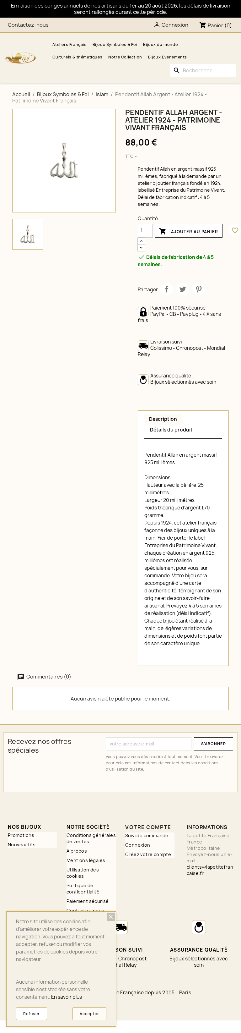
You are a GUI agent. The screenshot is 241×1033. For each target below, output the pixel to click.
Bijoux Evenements (167, 57)
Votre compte (148, 827)
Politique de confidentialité (83, 888)
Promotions (21, 835)
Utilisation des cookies (83, 873)
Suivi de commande (147, 835)
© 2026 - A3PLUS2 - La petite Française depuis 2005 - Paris (120, 992)
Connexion (137, 845)
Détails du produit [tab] (171, 429)
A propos (77, 851)
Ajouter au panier (188, 231)
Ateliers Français (69, 44)
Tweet (182, 289)
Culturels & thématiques (77, 57)
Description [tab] (163, 419)
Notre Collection (125, 57)
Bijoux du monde (160, 44)
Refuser (31, 1013)
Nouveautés (21, 845)
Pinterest (198, 289)
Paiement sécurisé (88, 901)
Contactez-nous (28, 24)
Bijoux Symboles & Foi (115, 44)
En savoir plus (66, 997)
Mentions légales (86, 860)
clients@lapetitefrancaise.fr (210, 870)
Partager (166, 289)
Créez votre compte (148, 854)
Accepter (89, 1013)
